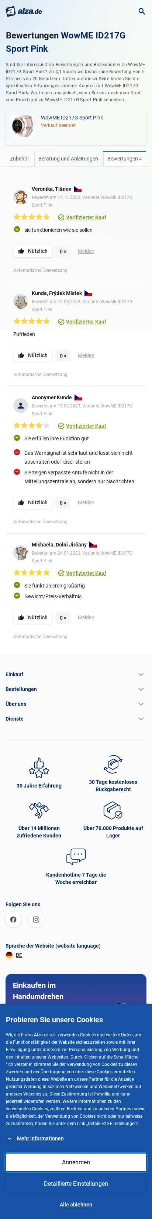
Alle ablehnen (76, 1205)
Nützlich (38, 251)
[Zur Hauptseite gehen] (24, 11)
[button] (76, 674)
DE (19, 955)
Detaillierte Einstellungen (76, 1183)
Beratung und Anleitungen (68, 159)
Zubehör (19, 159)
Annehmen (76, 1162)
